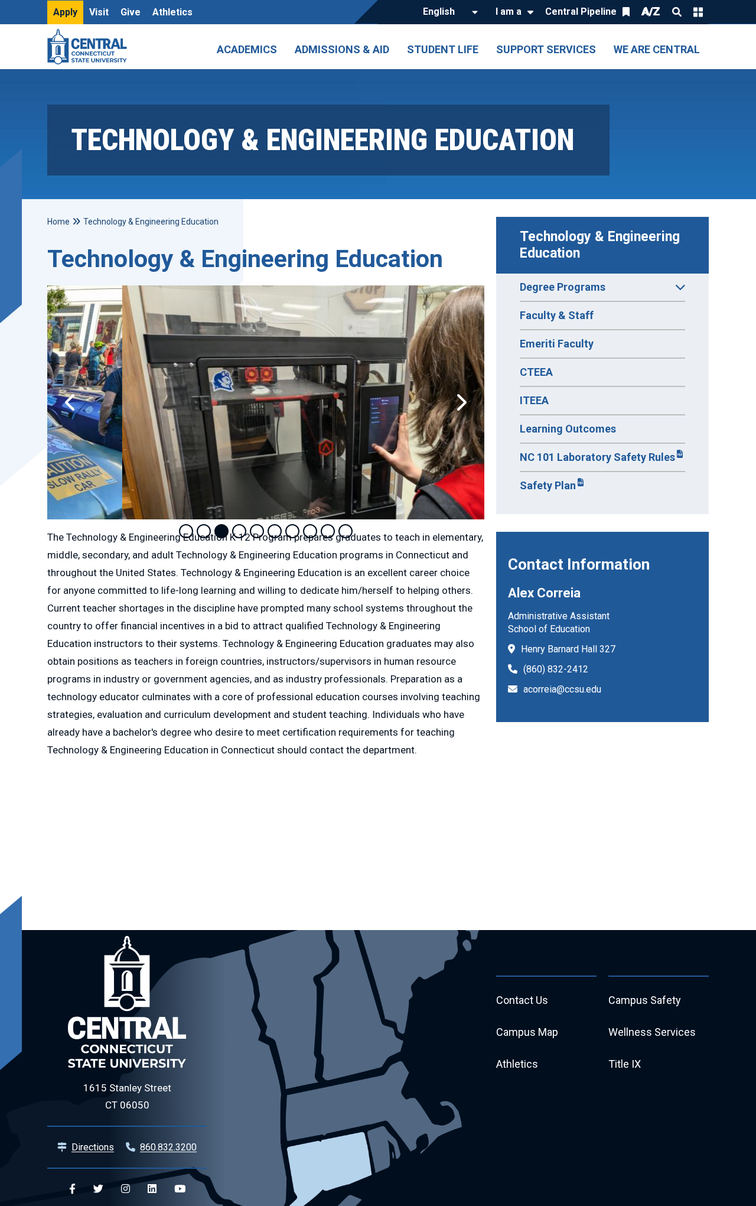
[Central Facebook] (72, 1189)
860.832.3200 (168, 1147)
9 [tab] (328, 531)
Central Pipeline (581, 11)
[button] (71, 402)
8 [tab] (310, 531)
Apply (65, 12)
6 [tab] (275, 531)
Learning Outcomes (568, 428)
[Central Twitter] (98, 1189)
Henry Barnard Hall (559, 649)
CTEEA (536, 372)
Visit (99, 12)
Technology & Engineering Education (601, 245)
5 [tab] (257, 531)
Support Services (546, 49)
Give (130, 12)
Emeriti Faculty (557, 343)
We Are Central (657, 49)
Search (676, 12)
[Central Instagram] (125, 1189)
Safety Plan (548, 485)
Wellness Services (652, 1032)
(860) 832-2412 (555, 669)
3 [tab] (221, 531)
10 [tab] (345, 531)
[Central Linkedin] (152, 1189)
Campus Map (527, 1032)
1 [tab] (186, 531)
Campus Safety (644, 1000)
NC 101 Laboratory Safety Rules (597, 457)
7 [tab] (292, 531)
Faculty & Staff (557, 315)
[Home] (90, 46)
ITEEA (534, 400)
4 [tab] (239, 531)
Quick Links (698, 12)
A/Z (650, 11)
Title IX (624, 1064)
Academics (247, 49)
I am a (509, 11)
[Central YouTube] (179, 1189)
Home (58, 221)
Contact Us (522, 1000)
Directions (92, 1147)
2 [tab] (204, 531)
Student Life (442, 49)
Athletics (172, 12)
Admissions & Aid (342, 49)
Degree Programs (562, 287)
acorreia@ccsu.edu (562, 689)
